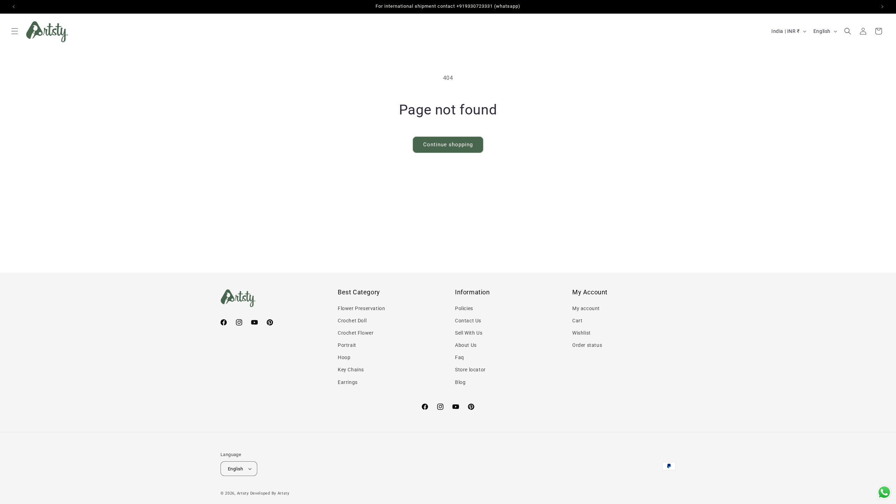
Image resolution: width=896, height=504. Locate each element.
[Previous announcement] (13, 6)
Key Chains (351, 369)
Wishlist (581, 333)
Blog (460, 382)
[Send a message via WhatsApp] (884, 492)
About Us (466, 345)
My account (586, 308)
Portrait (347, 345)
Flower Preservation (361, 308)
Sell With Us (468, 333)
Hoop (344, 357)
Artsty (243, 493)
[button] (14, 31)
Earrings (348, 382)
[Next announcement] (882, 6)
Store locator (470, 369)
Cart (577, 320)
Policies (464, 308)
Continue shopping (448, 144)
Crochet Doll (352, 320)
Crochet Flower (355, 333)
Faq (459, 357)
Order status (587, 345)
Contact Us (468, 320)
